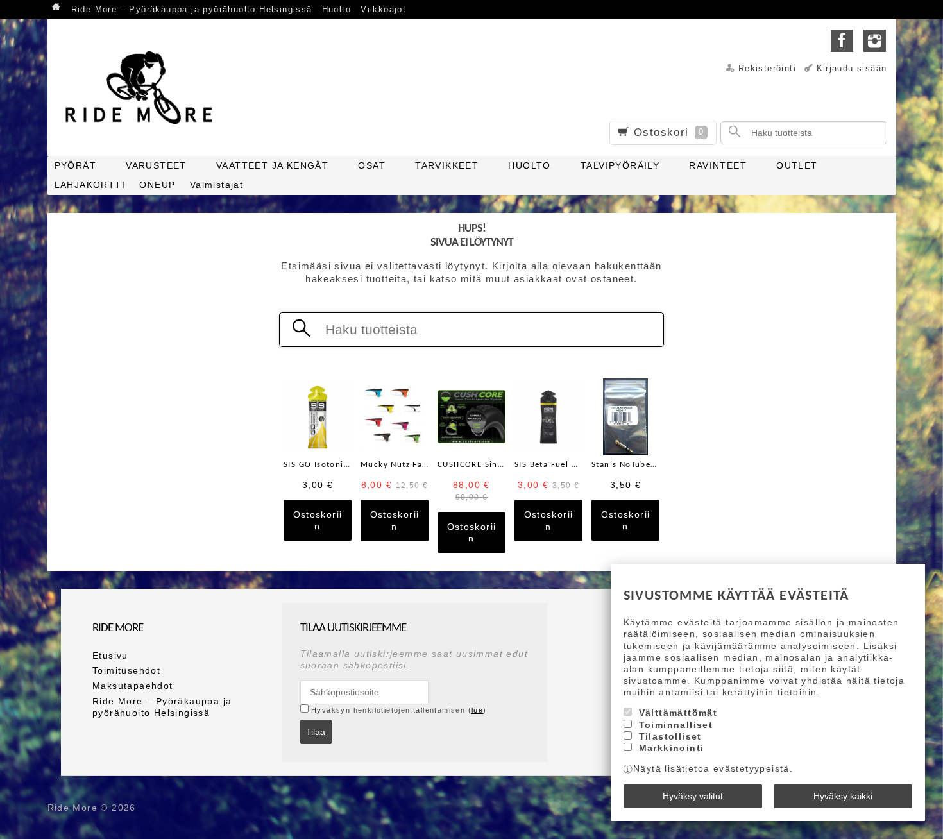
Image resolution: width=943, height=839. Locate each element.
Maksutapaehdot (132, 686)
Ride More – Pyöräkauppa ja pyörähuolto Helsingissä (191, 9)
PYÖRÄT (75, 165)
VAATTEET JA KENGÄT (272, 165)
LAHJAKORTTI (90, 185)
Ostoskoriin (318, 520)
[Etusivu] (57, 8)
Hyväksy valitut (693, 796)
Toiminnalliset (676, 725)
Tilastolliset (670, 736)
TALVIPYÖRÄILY (620, 165)
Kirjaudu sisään (852, 68)
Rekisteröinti (767, 68)
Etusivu (110, 655)
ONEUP (157, 185)
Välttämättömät (678, 713)
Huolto (336, 9)
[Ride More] (143, 87)
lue (477, 710)
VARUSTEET (156, 165)
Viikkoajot (383, 9)
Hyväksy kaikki (842, 796)
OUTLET (796, 165)
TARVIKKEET (447, 165)
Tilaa (315, 732)
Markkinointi (671, 748)
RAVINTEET (718, 165)
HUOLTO (529, 165)
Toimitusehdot (126, 670)
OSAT (372, 165)
